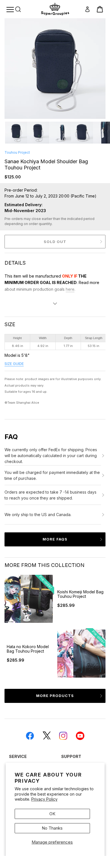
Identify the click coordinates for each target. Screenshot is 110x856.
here (70, 289)
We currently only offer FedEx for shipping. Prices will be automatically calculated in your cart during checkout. (51, 455)
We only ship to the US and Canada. (38, 514)
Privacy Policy (44, 799)
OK (52, 813)
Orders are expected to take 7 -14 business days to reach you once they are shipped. (50, 495)
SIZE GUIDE (14, 364)
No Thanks (52, 828)
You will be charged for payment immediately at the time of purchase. (52, 475)
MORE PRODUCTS (55, 695)
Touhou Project (17, 152)
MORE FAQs (55, 539)
